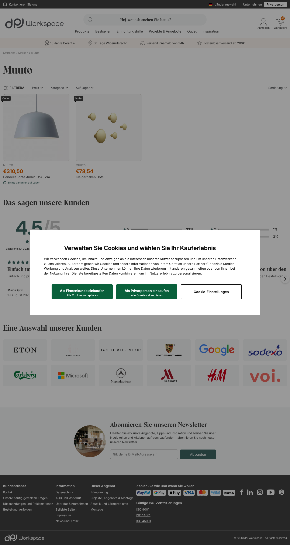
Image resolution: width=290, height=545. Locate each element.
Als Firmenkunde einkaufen (82, 293)
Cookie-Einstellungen (211, 292)
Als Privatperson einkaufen (147, 293)
